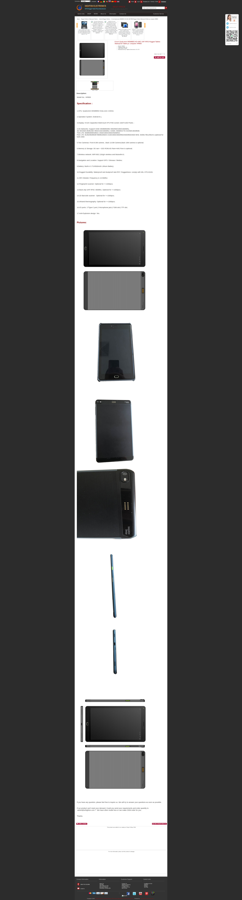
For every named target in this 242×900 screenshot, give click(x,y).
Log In (138, 1)
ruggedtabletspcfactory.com (146, 898)
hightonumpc (232, 27)
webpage (132, 851)
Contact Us (122, 14)
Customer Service (158, 14)
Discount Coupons (104, 887)
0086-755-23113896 (85, 884)
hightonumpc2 (233, 23)
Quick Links (81, 14)
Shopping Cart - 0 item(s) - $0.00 (150, 1)
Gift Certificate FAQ (104, 885)
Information (112, 14)
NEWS (96, 14)
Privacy (146, 885)
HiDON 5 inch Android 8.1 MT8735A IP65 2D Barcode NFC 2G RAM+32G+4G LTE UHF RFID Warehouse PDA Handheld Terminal (138, 32)
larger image (95, 90)
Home (132, 1)
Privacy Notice (125, 885)
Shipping (146, 884)
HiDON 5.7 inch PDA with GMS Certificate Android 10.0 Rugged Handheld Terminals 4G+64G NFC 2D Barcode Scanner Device (124, 32)
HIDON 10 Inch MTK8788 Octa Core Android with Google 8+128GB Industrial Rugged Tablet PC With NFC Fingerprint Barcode (97, 30)
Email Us (83, 888)
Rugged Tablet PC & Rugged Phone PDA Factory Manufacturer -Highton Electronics (114, 898)
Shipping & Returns (126, 884)
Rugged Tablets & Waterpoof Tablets (89, 19)
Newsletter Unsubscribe (105, 888)
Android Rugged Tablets (104, 19)
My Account (124, 888)
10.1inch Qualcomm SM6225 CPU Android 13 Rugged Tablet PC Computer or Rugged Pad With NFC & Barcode (84, 29)
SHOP (89, 14)
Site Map (102, 884)
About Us (103, 14)
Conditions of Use (126, 887)
